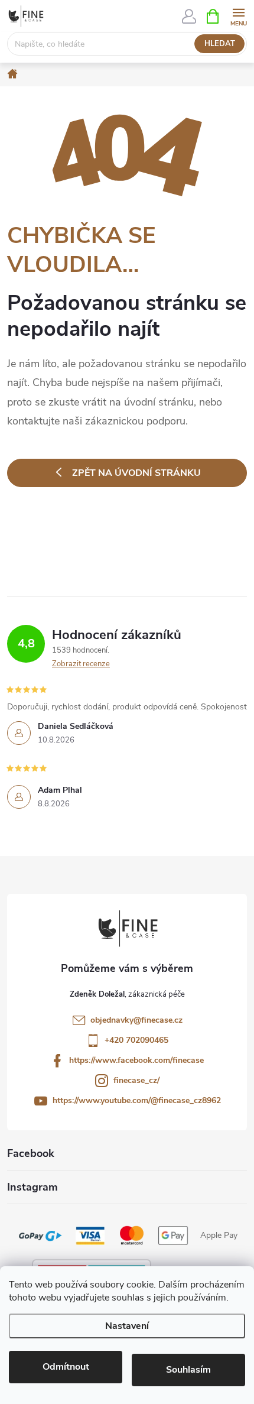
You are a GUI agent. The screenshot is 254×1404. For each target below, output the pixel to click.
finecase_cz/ (136, 1080)
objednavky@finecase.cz (136, 1020)
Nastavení (127, 1325)
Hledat (219, 43)
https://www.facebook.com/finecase (136, 1060)
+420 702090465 (136, 1040)
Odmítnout (66, 1366)
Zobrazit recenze (81, 664)
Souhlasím (188, 1369)
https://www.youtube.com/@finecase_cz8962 (137, 1100)
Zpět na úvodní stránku (136, 472)
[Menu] (238, 15)
